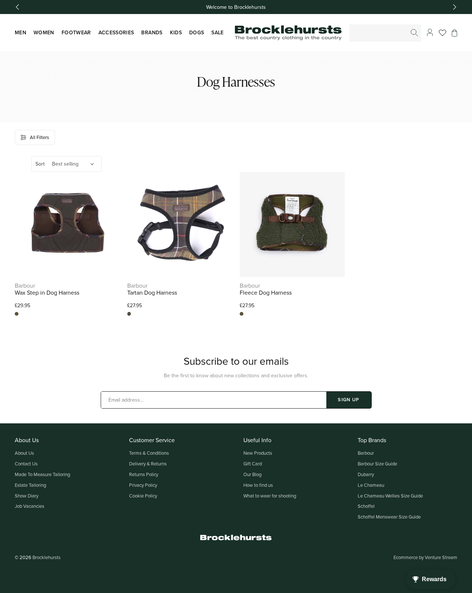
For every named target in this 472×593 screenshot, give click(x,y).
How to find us (258, 485)
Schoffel (366, 506)
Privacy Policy (143, 485)
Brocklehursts (46, 557)
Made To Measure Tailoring (42, 474)
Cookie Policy (143, 495)
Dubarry (366, 474)
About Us (24, 453)
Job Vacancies (29, 506)
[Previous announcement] (17, 7)
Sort (40, 163)
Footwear (76, 32)
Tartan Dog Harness (152, 292)
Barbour (366, 453)
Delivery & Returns (148, 463)
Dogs (196, 32)
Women (44, 32)
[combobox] (385, 33)
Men (20, 32)
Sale (217, 32)
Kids (176, 32)
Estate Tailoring (30, 485)
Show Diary (26, 495)
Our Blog (252, 474)
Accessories (116, 32)
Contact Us (26, 463)
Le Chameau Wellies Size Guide (390, 495)
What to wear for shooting (269, 495)
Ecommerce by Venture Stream (425, 557)
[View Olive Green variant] (16, 314)
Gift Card (252, 463)
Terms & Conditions (149, 453)
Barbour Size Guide (377, 463)
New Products (257, 453)
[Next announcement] (455, 7)
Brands (151, 32)
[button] (454, 33)
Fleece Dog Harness (266, 292)
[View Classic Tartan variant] (129, 314)
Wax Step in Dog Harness (47, 292)
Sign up (348, 399)
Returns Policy (143, 474)
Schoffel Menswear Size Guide (389, 516)
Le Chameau (371, 485)
